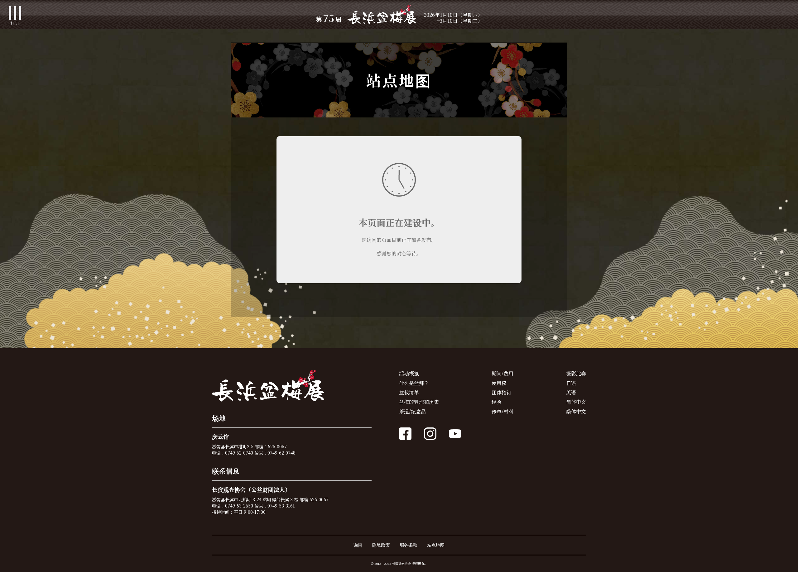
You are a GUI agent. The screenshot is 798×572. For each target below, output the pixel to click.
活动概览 (409, 373)
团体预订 (502, 392)
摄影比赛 (576, 373)
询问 (357, 544)
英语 (571, 392)
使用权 (499, 383)
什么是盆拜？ (414, 383)
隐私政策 (381, 544)
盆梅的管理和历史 (419, 401)
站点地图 (436, 544)
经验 (497, 401)
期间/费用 (502, 373)
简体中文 (576, 401)
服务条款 (408, 544)
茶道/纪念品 (412, 411)
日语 (571, 383)
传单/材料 (502, 411)
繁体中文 (576, 411)
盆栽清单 (409, 392)
